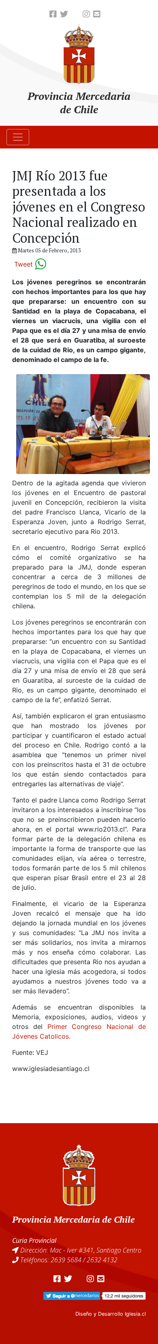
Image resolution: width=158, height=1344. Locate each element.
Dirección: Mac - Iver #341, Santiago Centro (80, 1250)
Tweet (23, 264)
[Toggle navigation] (17, 137)
